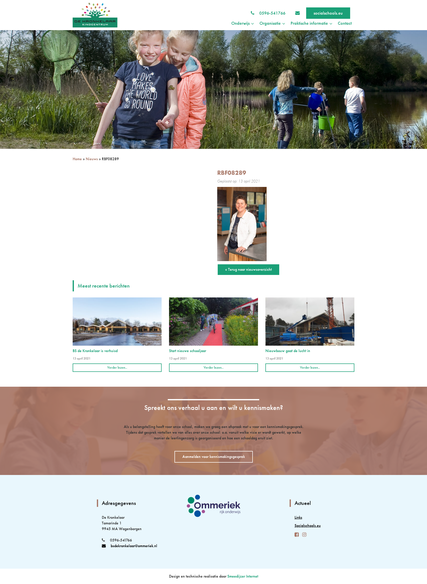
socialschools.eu (328, 13)
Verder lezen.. (117, 367)
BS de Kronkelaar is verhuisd (95, 350)
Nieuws (92, 158)
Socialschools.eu (308, 525)
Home (77, 158)
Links (298, 517)
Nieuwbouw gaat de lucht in (287, 350)
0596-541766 (272, 13)
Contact (345, 23)
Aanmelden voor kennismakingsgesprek (213, 456)
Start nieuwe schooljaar (187, 350)
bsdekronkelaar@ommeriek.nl (134, 545)
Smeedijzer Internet (242, 576)
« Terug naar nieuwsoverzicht (248, 269)
